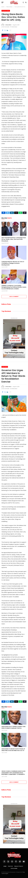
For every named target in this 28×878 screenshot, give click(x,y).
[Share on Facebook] (2, 30)
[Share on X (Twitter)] (5, 30)
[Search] (26, 2)
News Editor (8, 24)
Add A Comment (14, 296)
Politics (10, 866)
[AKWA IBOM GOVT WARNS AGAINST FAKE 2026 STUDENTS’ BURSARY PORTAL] (14, 718)
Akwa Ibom (4, 366)
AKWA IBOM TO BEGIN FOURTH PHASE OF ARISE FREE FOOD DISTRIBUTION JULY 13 (13, 749)
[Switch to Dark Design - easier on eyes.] (23, 2)
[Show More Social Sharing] (10, 30)
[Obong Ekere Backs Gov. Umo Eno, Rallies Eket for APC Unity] (14, 42)
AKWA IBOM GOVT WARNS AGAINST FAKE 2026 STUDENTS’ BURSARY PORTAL (13, 727)
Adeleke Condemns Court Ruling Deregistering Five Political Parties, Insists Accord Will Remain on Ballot (13, 287)
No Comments (6, 26)
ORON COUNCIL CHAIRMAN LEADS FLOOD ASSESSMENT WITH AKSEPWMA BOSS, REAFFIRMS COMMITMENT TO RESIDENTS (13, 772)
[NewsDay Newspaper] (14, 2)
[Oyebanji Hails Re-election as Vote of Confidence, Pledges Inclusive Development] (14, 253)
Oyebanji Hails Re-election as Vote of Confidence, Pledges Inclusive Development (12, 263)
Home (5, 866)
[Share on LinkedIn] (7, 30)
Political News (5, 10)
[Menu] (2, 2)
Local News (14, 868)
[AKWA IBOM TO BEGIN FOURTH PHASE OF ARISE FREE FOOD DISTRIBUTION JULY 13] (14, 740)
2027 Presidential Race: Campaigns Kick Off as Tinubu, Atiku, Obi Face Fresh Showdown (13, 239)
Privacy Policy (18, 866)
